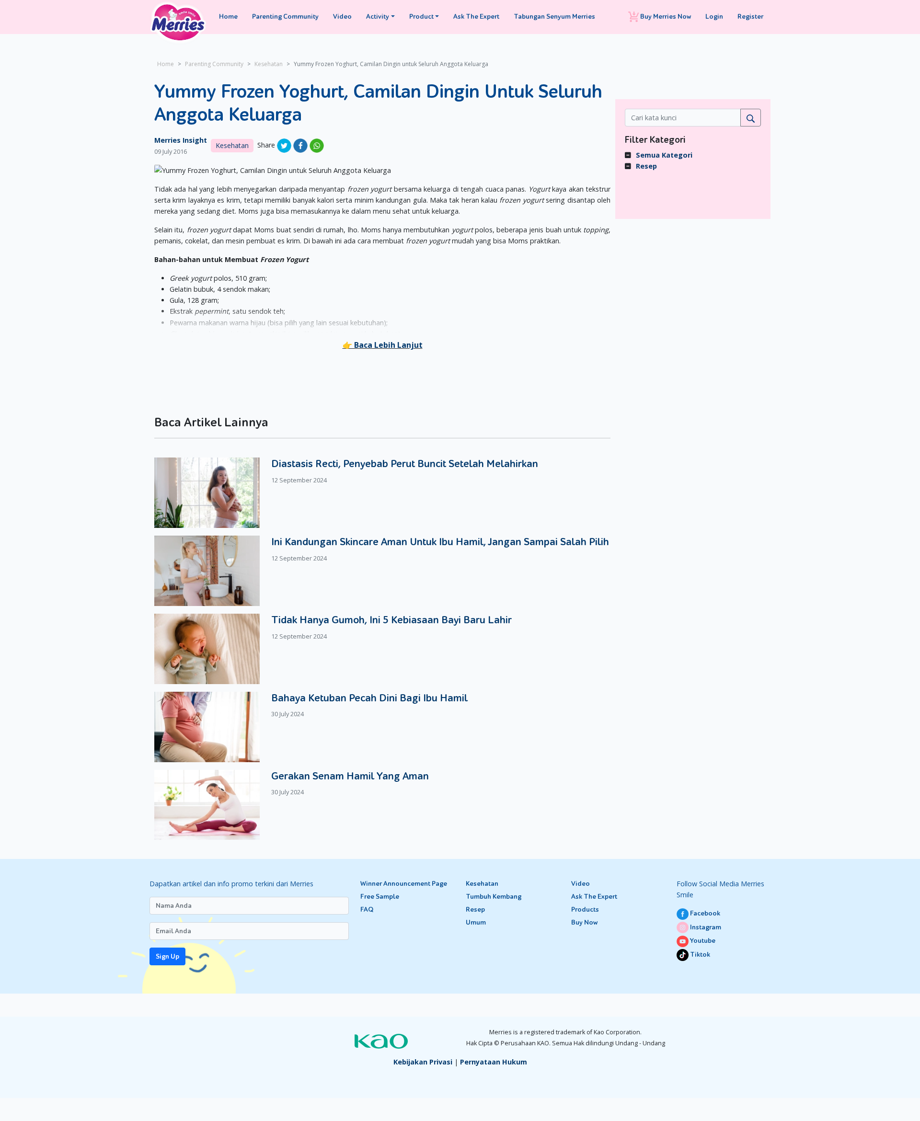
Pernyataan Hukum (493, 1061)
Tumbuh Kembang (493, 896)
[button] (383, 345)
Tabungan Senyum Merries (554, 16)
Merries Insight (180, 140)
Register (750, 16)
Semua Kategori (664, 155)
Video (342, 16)
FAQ (366, 909)
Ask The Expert (476, 16)
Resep (646, 166)
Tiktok (699, 954)
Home (228, 16)
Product (421, 16)
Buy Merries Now (665, 16)
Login (714, 16)
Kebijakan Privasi (422, 1061)
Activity (377, 16)
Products (585, 909)
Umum (476, 922)
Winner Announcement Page (403, 884)
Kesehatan (268, 64)
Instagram (705, 927)
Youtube (702, 941)
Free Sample (379, 896)
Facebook (704, 913)
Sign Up (167, 956)
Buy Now (584, 922)
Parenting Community (285, 16)
